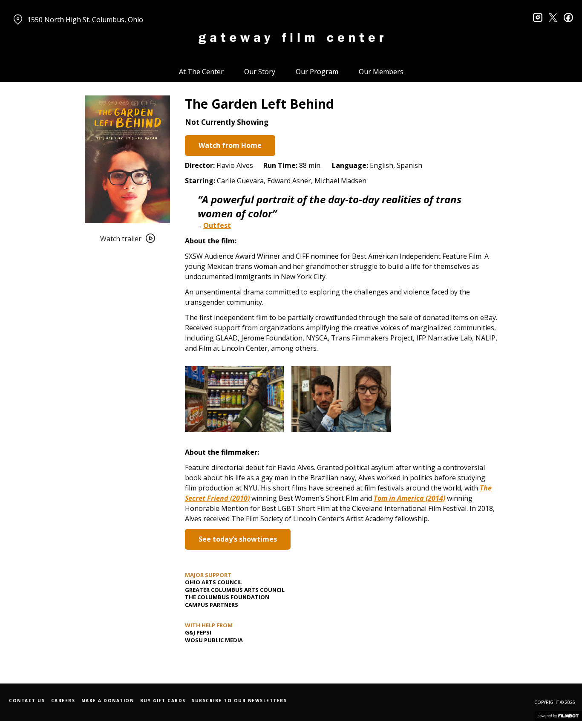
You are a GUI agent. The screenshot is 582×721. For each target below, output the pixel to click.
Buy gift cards (163, 701)
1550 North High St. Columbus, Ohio (85, 19)
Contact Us (27, 701)
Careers (63, 701)
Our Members (381, 71)
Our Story (259, 71)
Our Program (317, 71)
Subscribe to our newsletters (239, 701)
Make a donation (107, 701)
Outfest (217, 225)
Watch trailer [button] (120, 238)
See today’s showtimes (238, 539)
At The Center (201, 71)
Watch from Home (230, 145)
